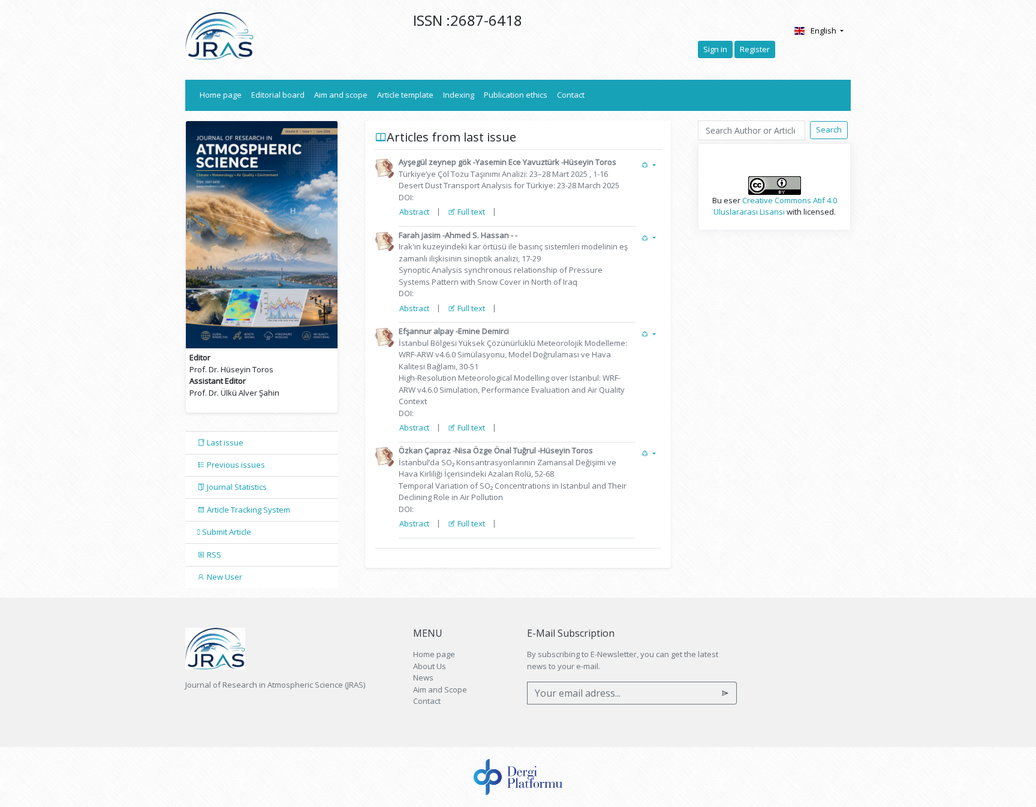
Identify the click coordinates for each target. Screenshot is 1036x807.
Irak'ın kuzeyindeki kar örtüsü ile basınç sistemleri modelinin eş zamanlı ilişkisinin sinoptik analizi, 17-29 (513, 264)
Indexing (458, 94)
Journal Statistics (236, 486)
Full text (470, 211)
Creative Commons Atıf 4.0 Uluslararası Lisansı (775, 206)
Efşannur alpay (427, 331)
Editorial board (278, 94)
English (824, 30)
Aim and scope (341, 94)
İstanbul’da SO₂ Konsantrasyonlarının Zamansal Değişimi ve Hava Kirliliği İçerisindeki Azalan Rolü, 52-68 (513, 480)
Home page (223, 94)
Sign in (715, 49)
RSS (213, 554)
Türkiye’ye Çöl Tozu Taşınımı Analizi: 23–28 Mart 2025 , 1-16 (509, 179)
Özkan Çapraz (425, 450)
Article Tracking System (247, 509)
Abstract (414, 211)
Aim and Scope (440, 689)
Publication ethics (515, 94)
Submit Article (225, 531)
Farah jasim (420, 235)
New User (223, 576)
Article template (405, 94)
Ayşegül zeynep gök (435, 161)
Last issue (224, 442)
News (423, 677)
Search (829, 129)
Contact (571, 94)
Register (755, 49)
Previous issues (235, 464)
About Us (429, 666)
